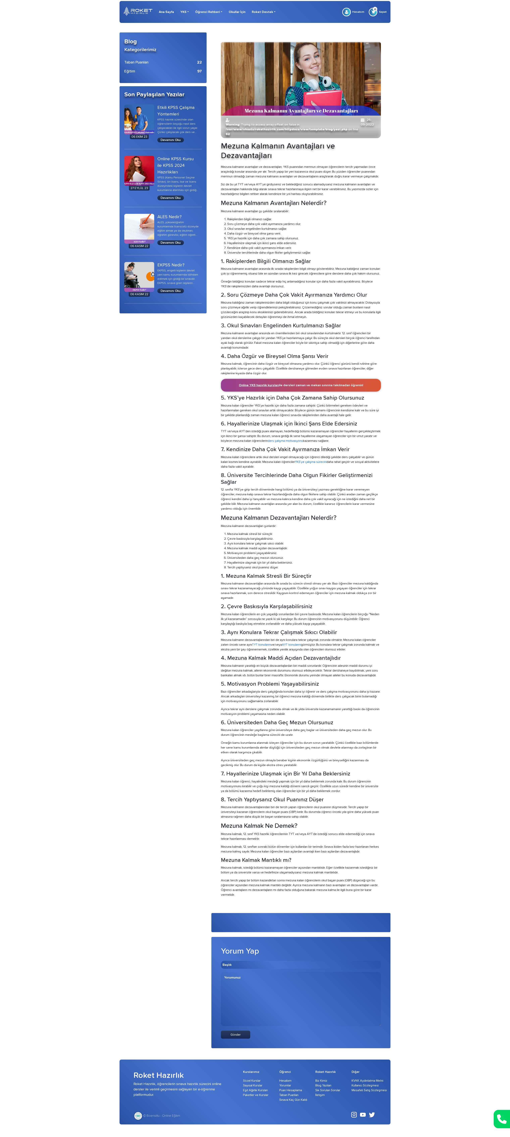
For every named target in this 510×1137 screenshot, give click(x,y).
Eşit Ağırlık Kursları (255, 1090)
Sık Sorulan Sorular (327, 1090)
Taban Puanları (288, 1095)
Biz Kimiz (321, 1080)
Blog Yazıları (323, 1085)
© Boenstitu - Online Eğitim (161, 1115)
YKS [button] (183, 12)
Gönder (235, 1034)
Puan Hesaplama (290, 1090)
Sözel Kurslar (252, 1080)
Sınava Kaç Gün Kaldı (291, 1099)
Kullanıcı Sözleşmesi (364, 1085)
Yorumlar (285, 1085)
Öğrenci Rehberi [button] (207, 12)
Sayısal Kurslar (252, 1085)
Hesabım (358, 11)
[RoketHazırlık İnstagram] (354, 1114)
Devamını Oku (171, 140)
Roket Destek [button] (262, 12)
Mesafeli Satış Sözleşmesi (364, 1090)
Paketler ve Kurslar (255, 1095)
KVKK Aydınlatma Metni (364, 1080)
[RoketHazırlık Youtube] (362, 1114)
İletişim (320, 1095)
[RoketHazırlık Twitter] (372, 1114)
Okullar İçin (237, 12)
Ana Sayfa (166, 12)
